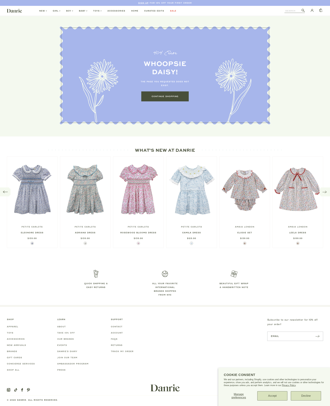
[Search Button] (303, 11)
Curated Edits (154, 11)
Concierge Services (21, 364)
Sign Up (143, 3)
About (61, 326)
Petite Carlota (32, 227)
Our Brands (65, 339)
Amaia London (244, 227)
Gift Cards (14, 357)
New (42, 11)
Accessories (116, 11)
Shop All (13, 370)
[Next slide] (325, 191)
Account (117, 333)
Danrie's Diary (67, 351)
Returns (117, 345)
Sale (173, 11)
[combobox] (293, 11)
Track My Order (122, 351)
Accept (272, 395)
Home (134, 11)
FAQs (114, 339)
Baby (82, 11)
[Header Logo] (14, 11)
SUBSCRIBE (317, 336)
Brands (12, 351)
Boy (68, 11)
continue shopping (165, 96)
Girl (55, 11)
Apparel (12, 326)
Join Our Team (67, 357)
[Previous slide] (5, 191)
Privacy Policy (289, 385)
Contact (117, 326)
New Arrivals (16, 345)
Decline (306, 395)
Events (62, 345)
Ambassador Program (73, 364)
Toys (96, 11)
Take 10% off (66, 333)
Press (61, 370)
